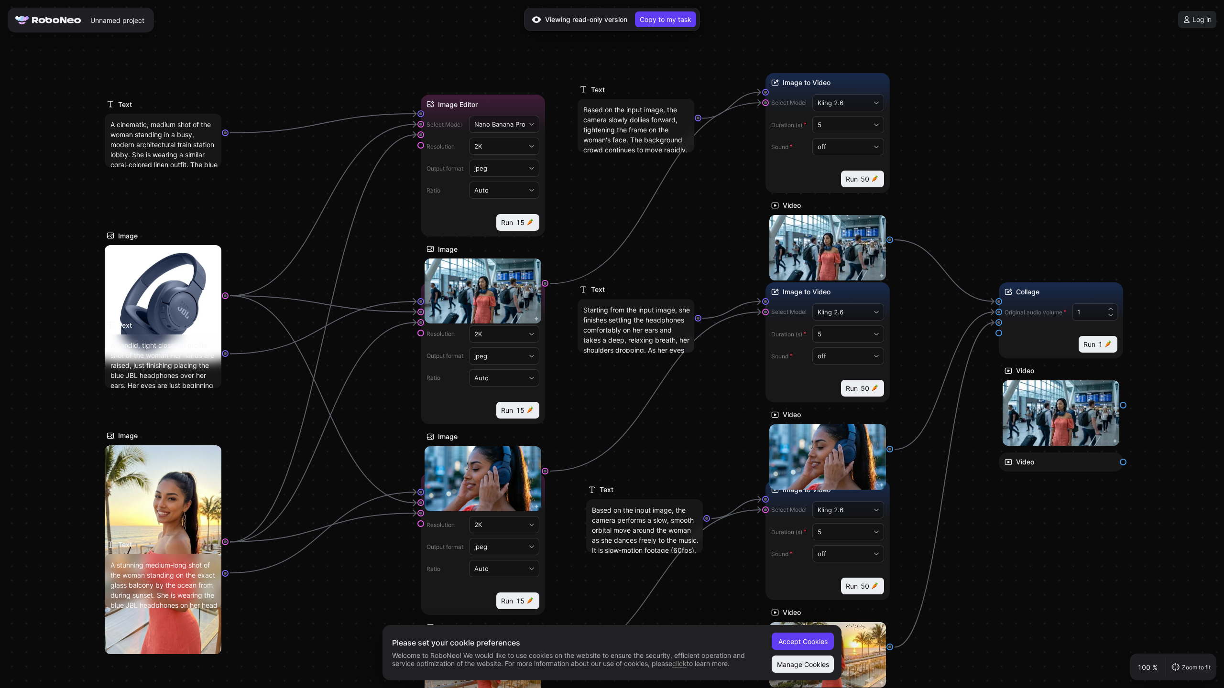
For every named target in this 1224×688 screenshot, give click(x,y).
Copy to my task (665, 19)
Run (513, 222)
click (679, 663)
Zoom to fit (1196, 667)
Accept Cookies (803, 641)
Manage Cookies (803, 664)
